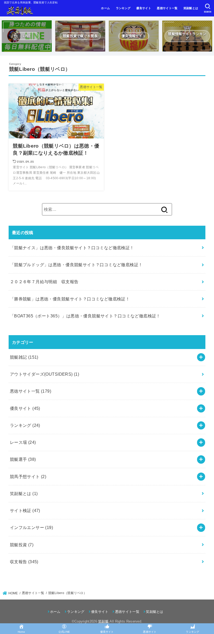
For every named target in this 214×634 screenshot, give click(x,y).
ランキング (123, 8)
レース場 (23, 442)
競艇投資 (21, 544)
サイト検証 (25, 510)
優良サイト (143, 8)
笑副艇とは (190, 8)
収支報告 (24, 561)
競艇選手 (23, 459)
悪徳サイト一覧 (167, 8)
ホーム (105, 8)
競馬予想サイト (28, 476)
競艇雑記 (24, 357)
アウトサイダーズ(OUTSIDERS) (44, 374)
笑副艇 (103, 621)
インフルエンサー (31, 527)
